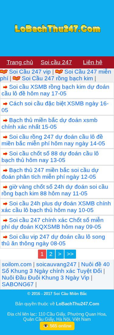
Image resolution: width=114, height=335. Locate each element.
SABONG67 (18, 284)
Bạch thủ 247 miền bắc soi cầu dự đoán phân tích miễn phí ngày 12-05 (50, 173)
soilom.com (17, 264)
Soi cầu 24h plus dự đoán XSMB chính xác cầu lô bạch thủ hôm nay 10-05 (56, 206)
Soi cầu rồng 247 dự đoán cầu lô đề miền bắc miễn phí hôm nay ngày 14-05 (53, 140)
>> (70, 254)
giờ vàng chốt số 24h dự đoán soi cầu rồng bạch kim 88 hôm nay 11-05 (55, 190)
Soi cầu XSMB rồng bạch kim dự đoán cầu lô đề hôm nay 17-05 (55, 90)
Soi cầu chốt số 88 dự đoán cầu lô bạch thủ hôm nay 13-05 (50, 156)
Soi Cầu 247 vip (30, 71)
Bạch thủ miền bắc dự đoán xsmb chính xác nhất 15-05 (50, 123)
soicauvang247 (56, 264)
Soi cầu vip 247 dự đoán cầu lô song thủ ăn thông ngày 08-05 (53, 240)
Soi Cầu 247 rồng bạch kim (57, 78)
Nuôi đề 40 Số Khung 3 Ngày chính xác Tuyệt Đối (56, 267)
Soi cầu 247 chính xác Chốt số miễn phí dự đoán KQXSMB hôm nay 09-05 (53, 223)
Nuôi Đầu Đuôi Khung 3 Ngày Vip (45, 277)
